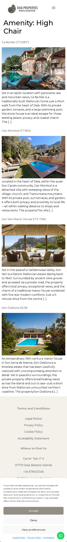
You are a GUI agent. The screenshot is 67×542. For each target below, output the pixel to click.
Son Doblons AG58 (14, 307)
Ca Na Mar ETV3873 (15, 42)
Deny (33, 520)
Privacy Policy (34, 537)
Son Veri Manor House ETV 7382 (24, 219)
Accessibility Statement (33, 438)
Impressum (49, 537)
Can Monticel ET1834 (16, 130)
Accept (33, 510)
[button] (53, 8)
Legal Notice (33, 418)
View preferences (33, 529)
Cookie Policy (19, 537)
